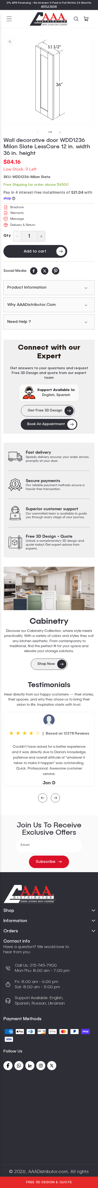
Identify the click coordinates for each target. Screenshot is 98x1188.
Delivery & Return (22, 225)
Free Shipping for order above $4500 (36, 185)
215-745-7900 (43, 965)
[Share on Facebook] (33, 271)
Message (17, 218)
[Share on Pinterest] (55, 271)
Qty (7, 236)
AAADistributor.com (48, 1172)
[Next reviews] (55, 798)
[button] (9, 19)
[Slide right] (60, 132)
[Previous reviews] (43, 798)
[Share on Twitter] (44, 271)
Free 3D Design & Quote (49, 1182)
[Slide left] (38, 132)
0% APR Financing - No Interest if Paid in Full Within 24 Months (49, 3)
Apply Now (49, 6)
